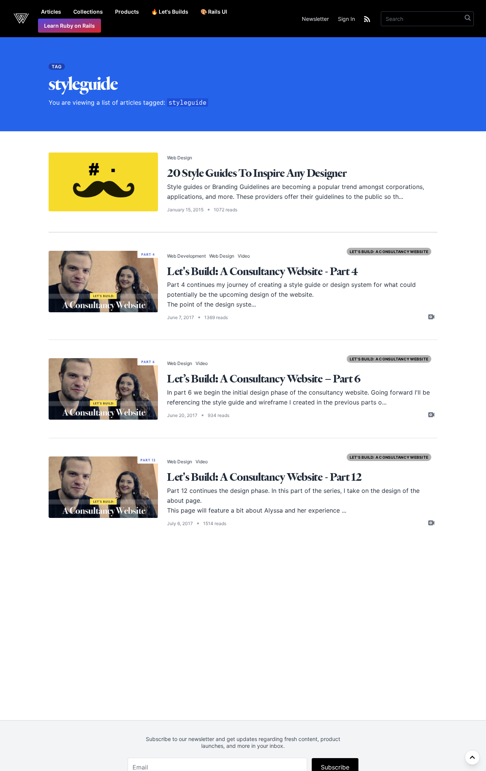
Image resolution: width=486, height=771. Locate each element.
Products (127, 11)
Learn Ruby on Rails (69, 25)
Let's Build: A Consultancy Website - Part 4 (262, 271)
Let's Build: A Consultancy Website (389, 251)
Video (244, 256)
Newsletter (315, 19)
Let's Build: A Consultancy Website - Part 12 (264, 476)
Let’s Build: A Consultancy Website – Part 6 (264, 378)
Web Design (179, 157)
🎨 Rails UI (213, 11)
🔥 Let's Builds (169, 11)
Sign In (346, 19)
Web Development (186, 256)
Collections (88, 11)
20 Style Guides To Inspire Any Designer (257, 172)
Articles (51, 11)
